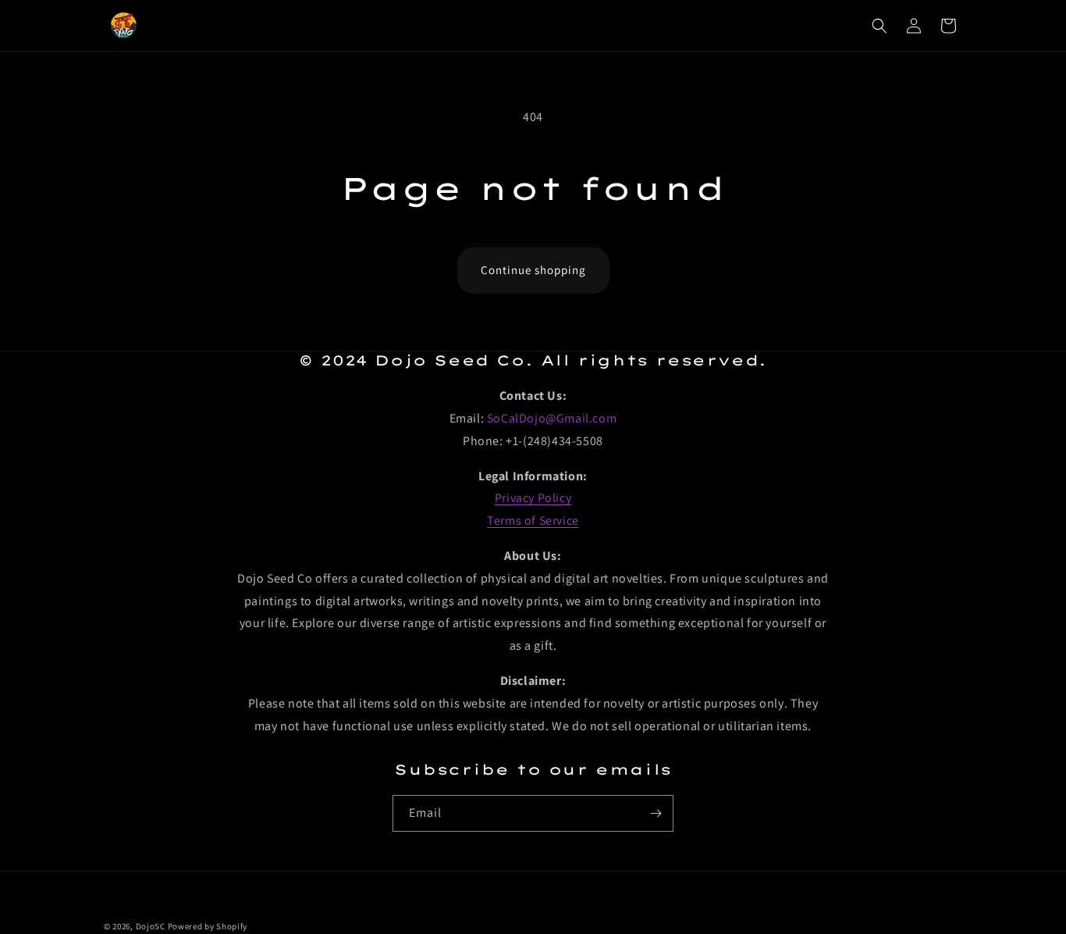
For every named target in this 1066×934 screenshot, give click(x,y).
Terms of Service (533, 520)
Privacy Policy (533, 498)
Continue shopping (533, 269)
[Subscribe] (655, 813)
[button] (879, 26)
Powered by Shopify (208, 926)
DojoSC (150, 926)
